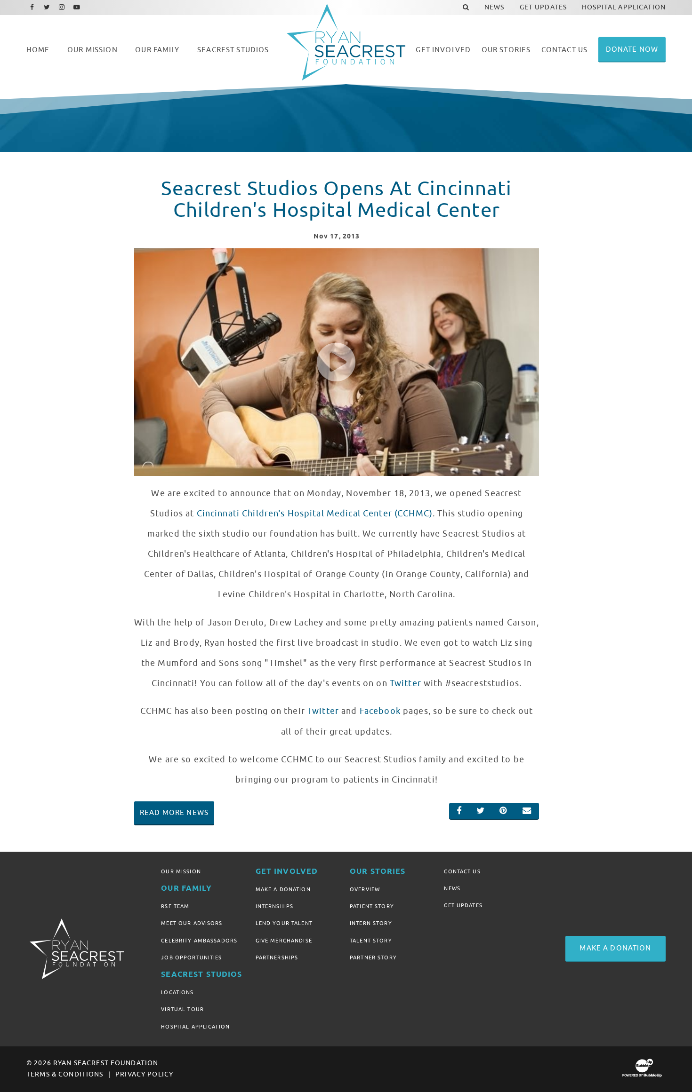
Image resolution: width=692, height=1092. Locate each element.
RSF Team (175, 906)
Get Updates (463, 905)
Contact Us (462, 871)
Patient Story (372, 906)
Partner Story (373, 957)
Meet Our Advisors (191, 923)
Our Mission (181, 871)
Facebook (380, 711)
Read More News (174, 812)
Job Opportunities (191, 957)
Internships (275, 906)
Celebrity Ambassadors (199, 940)
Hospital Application (195, 1026)
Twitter (405, 683)
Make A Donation (283, 889)
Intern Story (371, 923)
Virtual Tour (182, 1009)
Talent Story (371, 940)
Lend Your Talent (284, 923)
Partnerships (277, 957)
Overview (365, 889)
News (452, 888)
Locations (177, 992)
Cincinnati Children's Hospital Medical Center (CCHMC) (315, 513)
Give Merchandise (284, 940)
